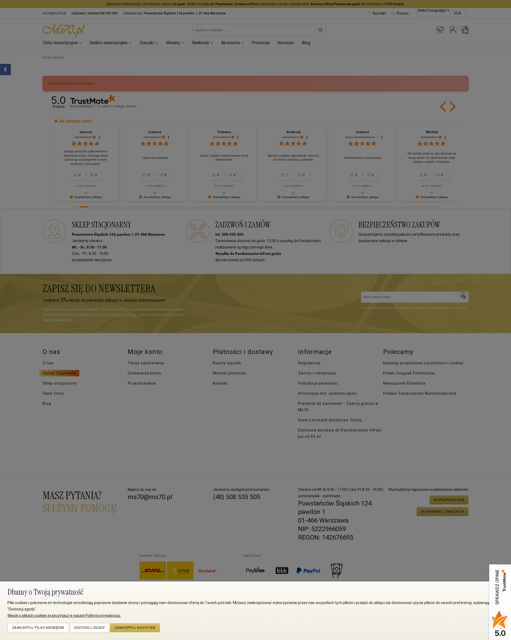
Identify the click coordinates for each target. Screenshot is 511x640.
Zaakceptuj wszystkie (134, 628)
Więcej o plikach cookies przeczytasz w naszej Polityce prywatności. (64, 615)
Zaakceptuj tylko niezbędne (38, 628)
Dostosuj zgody (89, 628)
